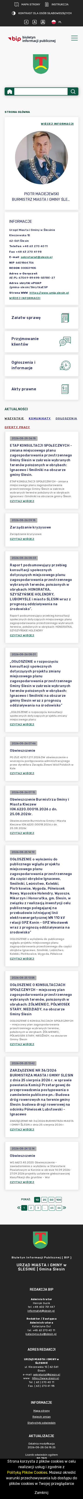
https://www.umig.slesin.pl (49, 292)
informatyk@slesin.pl (41, 1310)
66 (59, 1207)
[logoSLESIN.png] (41, 64)
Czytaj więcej (22, 501)
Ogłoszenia (66, 418)
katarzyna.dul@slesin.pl (41, 1334)
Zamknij (41, 1492)
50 (51, 1199)
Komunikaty (40, 418)
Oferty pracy (17, 427)
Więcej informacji (25, 298)
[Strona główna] (9, 91)
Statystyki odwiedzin (41, 1422)
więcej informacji (57, 123)
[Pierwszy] (19, 1208)
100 (58, 1199)
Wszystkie (14, 418)
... (45, 1207)
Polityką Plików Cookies (27, 1472)
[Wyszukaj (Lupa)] (73, 91)
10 (37, 1199)
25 (44, 1199)
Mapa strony (30, 4)
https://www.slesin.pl (45, 1378)
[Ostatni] (64, 1208)
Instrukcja (60, 4)
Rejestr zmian (42, 1416)
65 (52, 1207)
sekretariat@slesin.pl (36, 257)
